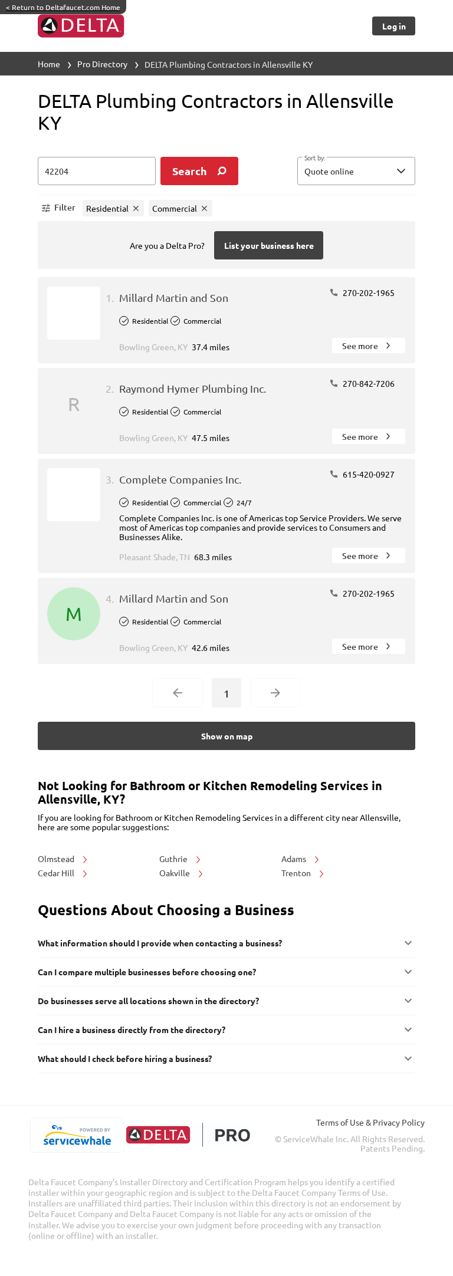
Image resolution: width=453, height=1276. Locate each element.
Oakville (175, 872)
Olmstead (57, 858)
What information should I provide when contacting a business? (160, 943)
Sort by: (314, 158)
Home (49, 63)
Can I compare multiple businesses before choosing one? (147, 971)
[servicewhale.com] (77, 1135)
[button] (356, 171)
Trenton (297, 872)
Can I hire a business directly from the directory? (131, 1029)
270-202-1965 (368, 292)
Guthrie (174, 858)
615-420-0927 (368, 474)
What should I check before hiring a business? (125, 1058)
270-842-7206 (368, 383)
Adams (294, 858)
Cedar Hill (57, 872)
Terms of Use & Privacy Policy (370, 1122)
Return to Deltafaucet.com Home (63, 7)
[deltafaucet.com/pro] (188, 1135)
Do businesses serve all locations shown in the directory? (148, 1000)
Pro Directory (102, 63)
